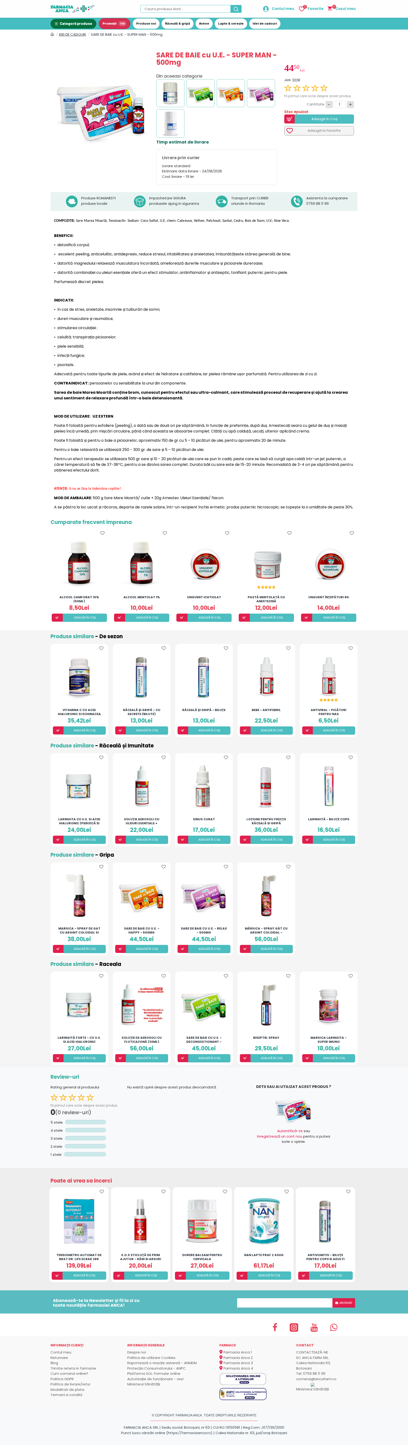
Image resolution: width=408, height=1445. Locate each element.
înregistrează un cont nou (279, 1136)
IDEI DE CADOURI (72, 34)
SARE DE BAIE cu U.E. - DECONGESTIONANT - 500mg (204, 1039)
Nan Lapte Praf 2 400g (264, 1255)
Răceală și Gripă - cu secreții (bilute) (141, 711)
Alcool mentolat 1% (141, 597)
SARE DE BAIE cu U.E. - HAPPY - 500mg (141, 930)
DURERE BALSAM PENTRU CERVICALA (202, 1256)
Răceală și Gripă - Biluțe (203, 710)
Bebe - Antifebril (266, 710)
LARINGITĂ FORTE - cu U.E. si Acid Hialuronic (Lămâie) (79, 1039)
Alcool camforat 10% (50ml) (79, 598)
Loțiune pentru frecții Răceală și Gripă (266, 821)
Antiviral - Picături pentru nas (328, 711)
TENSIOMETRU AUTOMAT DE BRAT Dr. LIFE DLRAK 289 (79, 1256)
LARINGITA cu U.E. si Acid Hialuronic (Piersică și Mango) (79, 821)
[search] (236, 9)
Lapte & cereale (231, 23)
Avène (204, 23)
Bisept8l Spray (266, 1038)
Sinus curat (204, 819)
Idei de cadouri (265, 23)
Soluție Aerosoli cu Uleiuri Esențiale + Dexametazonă (141, 821)
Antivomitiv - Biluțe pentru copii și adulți (325, 1256)
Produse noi (146, 23)
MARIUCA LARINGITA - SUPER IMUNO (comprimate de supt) (328, 1039)
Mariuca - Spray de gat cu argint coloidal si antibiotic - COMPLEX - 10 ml (79, 930)
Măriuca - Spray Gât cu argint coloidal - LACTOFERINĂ (266, 930)
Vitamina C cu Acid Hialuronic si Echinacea (79, 711)
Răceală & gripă (177, 23)
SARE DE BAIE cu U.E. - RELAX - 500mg (204, 930)
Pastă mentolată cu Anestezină (266, 598)
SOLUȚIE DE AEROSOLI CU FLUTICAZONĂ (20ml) (142, 1039)
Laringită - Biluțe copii (328, 819)
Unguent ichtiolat (204, 597)
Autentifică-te (290, 1130)
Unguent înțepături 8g (328, 597)
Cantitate (315, 104)
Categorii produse (76, 24)
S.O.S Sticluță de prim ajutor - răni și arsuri (140, 1256)
